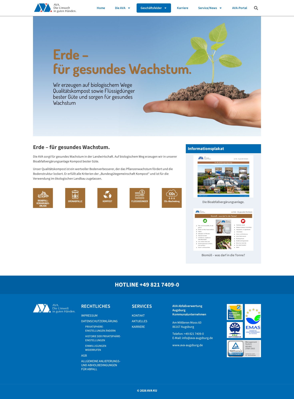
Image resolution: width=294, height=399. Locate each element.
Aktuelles (139, 321)
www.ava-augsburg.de (187, 345)
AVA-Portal (239, 8)
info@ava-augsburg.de (197, 338)
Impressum (89, 315)
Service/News (207, 8)
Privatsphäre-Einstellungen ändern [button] (100, 329)
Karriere (182, 8)
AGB (84, 355)
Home (101, 8)
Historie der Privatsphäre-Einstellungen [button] (103, 338)
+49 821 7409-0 (159, 284)
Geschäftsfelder (151, 8)
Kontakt (138, 315)
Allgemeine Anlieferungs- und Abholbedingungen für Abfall (100, 365)
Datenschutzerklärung (99, 321)
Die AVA (120, 8)
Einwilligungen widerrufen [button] (95, 348)
